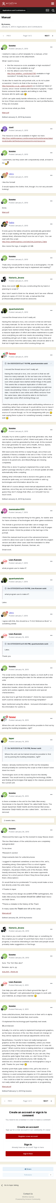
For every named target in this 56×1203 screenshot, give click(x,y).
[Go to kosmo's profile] (4, 47)
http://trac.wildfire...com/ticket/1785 (21, 73)
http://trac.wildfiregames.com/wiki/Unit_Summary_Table (24, 242)
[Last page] (52, 36)
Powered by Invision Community (28, 1199)
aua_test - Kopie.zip (10, 972)
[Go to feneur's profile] (4, 355)
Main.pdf (5, 113)
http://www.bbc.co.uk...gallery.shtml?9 (17, 86)
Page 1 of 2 (27, 36)
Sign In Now (28, 1154)
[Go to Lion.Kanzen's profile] (4, 561)
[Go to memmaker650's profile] (4, 510)
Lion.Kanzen (15, 560)
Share (28, 1169)
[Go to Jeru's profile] (4, 175)
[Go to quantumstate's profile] (4, 310)
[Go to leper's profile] (4, 740)
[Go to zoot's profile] (4, 129)
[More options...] (51, 47)
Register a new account (28, 1136)
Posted (18, 49)
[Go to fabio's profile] (4, 224)
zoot (11, 127)
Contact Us (28, 1194)
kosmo (7, 24)
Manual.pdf (6, 913)
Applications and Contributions (29, 27)
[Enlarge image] (25, 94)
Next (47, 36)
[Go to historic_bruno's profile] (4, 279)
